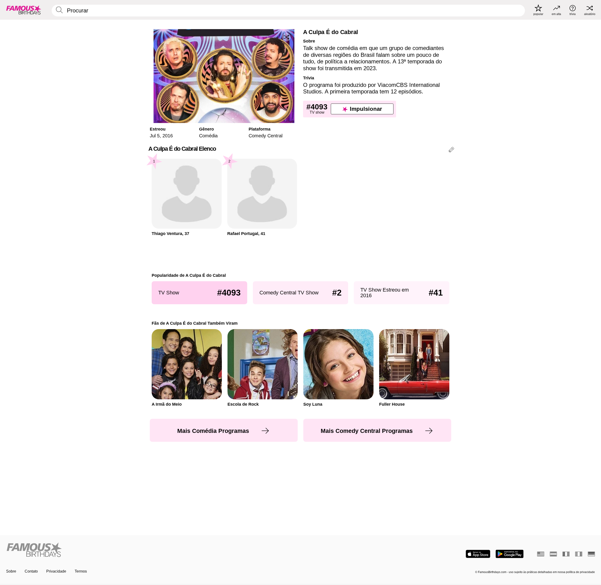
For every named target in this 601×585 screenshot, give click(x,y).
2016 (167, 135)
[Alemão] (591, 554)
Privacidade (56, 571)
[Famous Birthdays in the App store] (478, 554)
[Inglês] (540, 554)
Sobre (11, 571)
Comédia (208, 135)
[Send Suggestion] (451, 150)
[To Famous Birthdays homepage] (24, 9)
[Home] (152, 550)
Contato (31, 571)
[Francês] (566, 554)
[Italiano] (578, 554)
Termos (81, 571)
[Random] (286, 37)
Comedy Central (265, 135)
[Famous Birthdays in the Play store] (510, 554)
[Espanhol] (553, 554)
